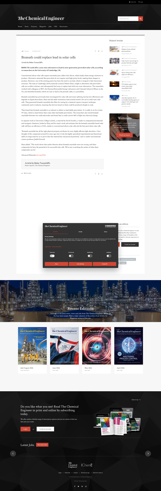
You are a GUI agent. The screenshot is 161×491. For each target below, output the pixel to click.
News (27, 27)
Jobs (50, 27)
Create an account (130, 244)
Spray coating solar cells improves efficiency (129, 73)
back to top (135, 400)
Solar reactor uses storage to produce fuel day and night (130, 62)
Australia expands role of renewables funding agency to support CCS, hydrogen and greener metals (130, 101)
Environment (127, 81)
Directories (63, 27)
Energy (27, 51)
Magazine (42, 27)
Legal (59, 473)
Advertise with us (98, 473)
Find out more (124, 135)
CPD (55, 27)
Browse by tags (85, 473)
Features (34, 27)
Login (141, 2)
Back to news (27, 173)
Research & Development (130, 46)
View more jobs (42, 445)
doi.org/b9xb (41, 155)
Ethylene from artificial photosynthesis (128, 50)
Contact (75, 473)
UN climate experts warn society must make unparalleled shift (129, 86)
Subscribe (133, 2)
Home (20, 27)
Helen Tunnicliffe (42, 163)
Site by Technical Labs (80, 481)
